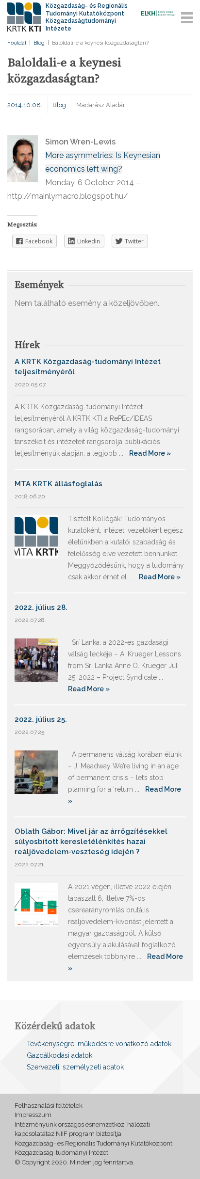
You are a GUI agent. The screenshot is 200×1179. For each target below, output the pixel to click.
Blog (39, 43)
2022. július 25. (41, 719)
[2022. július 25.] (36, 771)
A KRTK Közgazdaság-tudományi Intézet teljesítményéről (88, 366)
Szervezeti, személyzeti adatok (75, 1067)
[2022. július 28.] (36, 659)
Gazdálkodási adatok (59, 1055)
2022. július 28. (41, 607)
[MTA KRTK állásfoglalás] (36, 536)
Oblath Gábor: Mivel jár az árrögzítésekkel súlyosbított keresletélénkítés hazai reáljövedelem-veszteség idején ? (91, 841)
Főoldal (16, 43)
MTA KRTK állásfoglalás (58, 483)
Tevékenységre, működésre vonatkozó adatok (99, 1044)
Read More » (150, 453)
